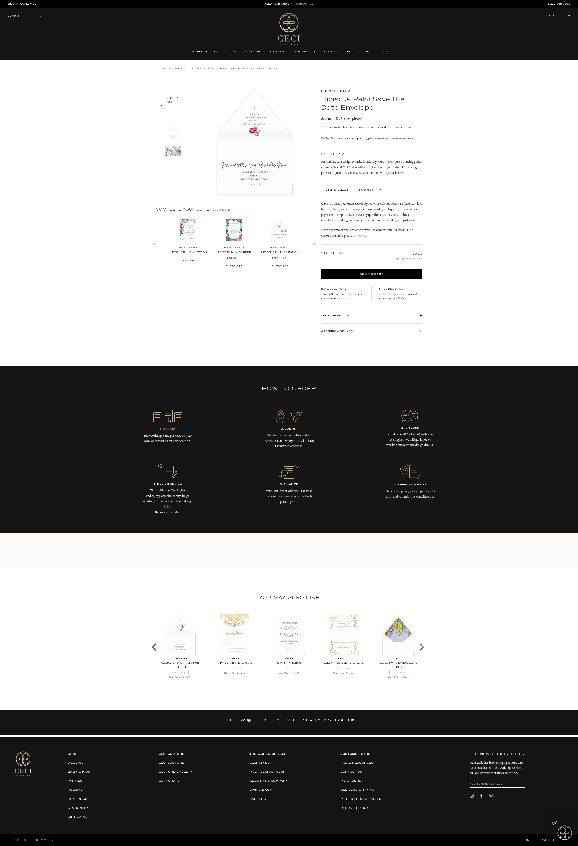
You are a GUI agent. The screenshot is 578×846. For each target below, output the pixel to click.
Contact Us (344, 298)
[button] (564, 832)
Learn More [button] (221, 210)
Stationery (278, 51)
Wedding (231, 51)
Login (550, 16)
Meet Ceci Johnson (267, 772)
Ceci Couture (171, 763)
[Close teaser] (554, 823)
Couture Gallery (203, 51)
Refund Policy (354, 808)
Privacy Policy (549, 840)
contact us (359, 236)
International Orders (362, 799)
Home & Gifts (304, 51)
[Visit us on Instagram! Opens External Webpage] (472, 796)
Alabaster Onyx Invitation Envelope (180, 665)
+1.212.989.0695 (558, 4)
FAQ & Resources (356, 763)
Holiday (75, 790)
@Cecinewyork (269, 720)
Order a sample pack (391, 294)
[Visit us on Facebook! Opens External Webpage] (481, 796)
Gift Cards (78, 817)
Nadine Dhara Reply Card (234, 663)
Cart (564, 16)
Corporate (253, 51)
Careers (257, 799)
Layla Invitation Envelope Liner (398, 665)
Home (166, 69)
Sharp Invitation (289, 663)
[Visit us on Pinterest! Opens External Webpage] (491, 796)
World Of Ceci (377, 51)
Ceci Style (259, 763)
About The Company (268, 781)
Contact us (304, 4)
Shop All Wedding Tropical (195, 69)
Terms (526, 840)
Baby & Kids (331, 51)
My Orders (350, 781)
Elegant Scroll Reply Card (344, 663)
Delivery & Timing (357, 790)
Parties (353, 51)
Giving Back (260, 790)
